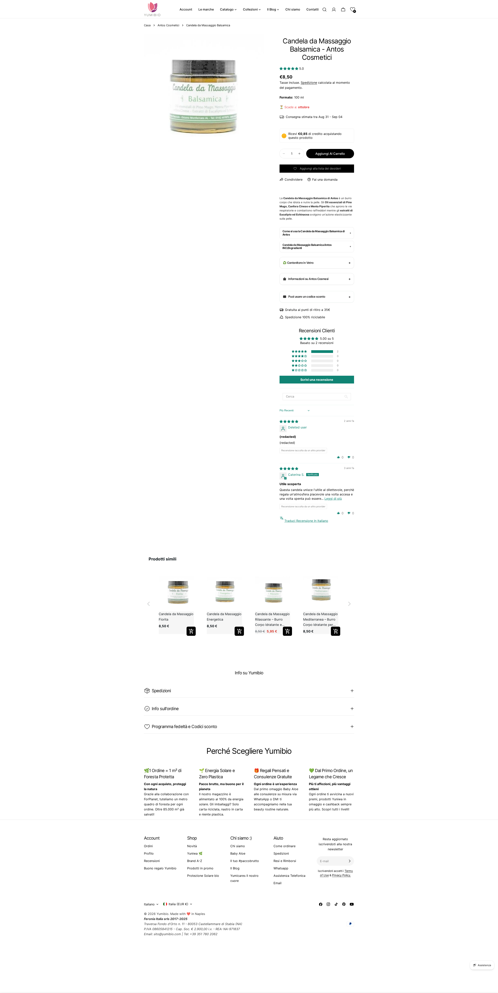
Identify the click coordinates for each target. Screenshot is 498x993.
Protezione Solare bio (203, 876)
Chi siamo (237, 846)
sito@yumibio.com (167, 934)
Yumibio (162, 914)
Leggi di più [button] (333, 498)
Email (277, 883)
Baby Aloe (237, 853)
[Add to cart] (191, 631)
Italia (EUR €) (178, 904)
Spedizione (309, 82)
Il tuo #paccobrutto (244, 861)
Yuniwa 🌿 (195, 853)
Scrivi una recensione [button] (316, 380)
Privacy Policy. (341, 875)
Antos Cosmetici (168, 25)
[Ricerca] (324, 9)
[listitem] (176, 604)
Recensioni (152, 861)
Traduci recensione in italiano (306, 521)
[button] (352, 9)
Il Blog (234, 868)
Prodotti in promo (200, 868)
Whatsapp (281, 868)
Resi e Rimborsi (285, 861)
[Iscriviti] (349, 861)
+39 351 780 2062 (203, 934)
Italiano (149, 904)
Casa (147, 25)
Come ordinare (284, 846)
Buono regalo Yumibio (160, 868)
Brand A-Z (194, 861)
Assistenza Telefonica (289, 876)
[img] (289, 421)
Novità (192, 846)
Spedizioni (281, 853)
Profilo (149, 853)
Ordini (148, 846)
